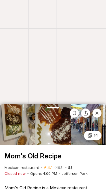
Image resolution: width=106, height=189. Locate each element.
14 (96, 135)
